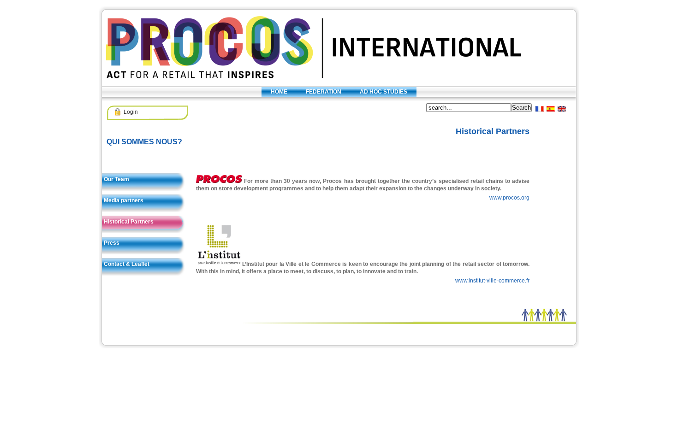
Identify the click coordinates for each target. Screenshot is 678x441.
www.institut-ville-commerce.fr (492, 280)
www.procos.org (509, 197)
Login (131, 112)
